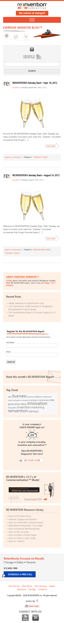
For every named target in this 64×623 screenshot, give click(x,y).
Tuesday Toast (40, 157)
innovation (37, 403)
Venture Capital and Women (22, 519)
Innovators (12, 407)
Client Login (34, 606)
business (19, 396)
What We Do (27, 586)
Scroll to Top (30, 601)
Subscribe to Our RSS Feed (32, 56)
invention (24, 407)
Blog (25, 617)
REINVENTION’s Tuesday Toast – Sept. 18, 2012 (34, 82)
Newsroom (21, 589)
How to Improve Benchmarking (23, 528)
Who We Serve (41, 586)
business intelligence (34, 397)
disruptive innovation (21, 400)
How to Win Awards (18, 532)
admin (17, 87)
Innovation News (41, 249)
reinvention (18, 410)
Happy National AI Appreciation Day (26, 303)
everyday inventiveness (39, 400)
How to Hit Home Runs (19, 516)
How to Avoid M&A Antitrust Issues (25, 522)
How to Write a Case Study (21, 538)
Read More (52, 146)
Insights (52, 586)
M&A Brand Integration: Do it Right (25, 525)
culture (10, 400)
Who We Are (14, 586)
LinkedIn (32, 49)
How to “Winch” (16, 541)
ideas (24, 404)
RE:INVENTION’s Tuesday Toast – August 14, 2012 (35, 175)
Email (8, 352)
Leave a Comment (13, 157)
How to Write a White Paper (22, 535)
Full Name (10, 342)
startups (34, 411)
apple (10, 397)
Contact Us (42, 589)
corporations (47, 397)
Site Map (32, 589)
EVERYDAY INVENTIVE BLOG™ (22, 27)
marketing (37, 407)
